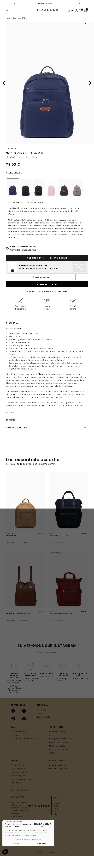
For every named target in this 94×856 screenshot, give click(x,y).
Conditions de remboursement (25, 738)
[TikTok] (13, 718)
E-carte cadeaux (18, 768)
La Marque (41, 710)
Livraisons (15, 735)
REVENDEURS (56, 760)
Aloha (51, 533)
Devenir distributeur (58, 768)
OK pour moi (41, 844)
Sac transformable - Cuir (18, 613)
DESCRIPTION (12, 323)
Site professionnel (57, 765)
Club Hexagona (18, 775)
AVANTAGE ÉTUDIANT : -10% (47, 3)
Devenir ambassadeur (21, 779)
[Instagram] (24, 710)
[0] (80, 10)
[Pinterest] (24, 718)
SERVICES (16, 760)
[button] (5, 852)
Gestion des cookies (58, 742)
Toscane (9, 533)
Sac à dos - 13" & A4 (58, 535)
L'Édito (39, 713)
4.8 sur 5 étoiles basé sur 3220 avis (56, 805)
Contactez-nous (49, 677)
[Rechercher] (69, 10)
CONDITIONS (56, 727)
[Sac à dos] (25, 501)
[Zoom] (47, 83)
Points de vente (18, 765)
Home (8, 18)
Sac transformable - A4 (60, 613)
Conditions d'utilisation (59, 749)
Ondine (9, 611)
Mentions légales (57, 746)
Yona (51, 611)
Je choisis (15, 844)
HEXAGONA (42, 705)
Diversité (11, 148)
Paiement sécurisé (57, 731)
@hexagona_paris (47, 652)
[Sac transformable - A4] (68, 579)
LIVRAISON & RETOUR (16, 427)
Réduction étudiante (20, 790)
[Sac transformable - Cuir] (25, 579)
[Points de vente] (72, 10)
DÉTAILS (10, 412)
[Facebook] (13, 710)
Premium (15, 786)
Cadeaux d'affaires (19, 772)
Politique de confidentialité (61, 738)
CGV (51, 735)
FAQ (12, 742)
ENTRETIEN (11, 420)
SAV (13, 727)
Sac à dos (11, 535)
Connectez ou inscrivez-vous (23, 250)
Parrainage (16, 782)
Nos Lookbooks (43, 717)
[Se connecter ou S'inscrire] (76, 10)
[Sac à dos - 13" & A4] (68, 501)
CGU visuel (54, 753)
